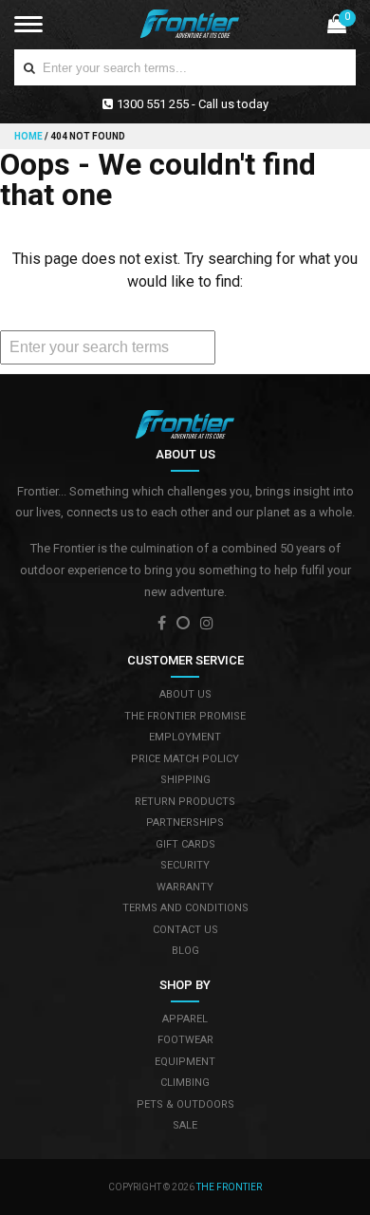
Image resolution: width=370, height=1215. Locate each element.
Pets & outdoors (185, 1104)
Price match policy (185, 759)
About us (185, 694)
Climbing (185, 1082)
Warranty (185, 887)
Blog (185, 950)
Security (185, 865)
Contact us (185, 930)
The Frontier (229, 1187)
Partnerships (185, 822)
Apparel (185, 1019)
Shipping (185, 780)
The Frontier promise (185, 716)
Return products (185, 801)
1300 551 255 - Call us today (192, 104)
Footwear (185, 1040)
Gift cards (185, 844)
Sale (185, 1125)
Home (29, 136)
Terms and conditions (185, 908)
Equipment (185, 1062)
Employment (185, 737)
